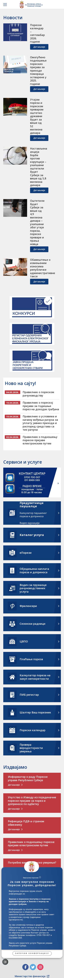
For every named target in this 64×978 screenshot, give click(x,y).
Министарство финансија (30, 976)
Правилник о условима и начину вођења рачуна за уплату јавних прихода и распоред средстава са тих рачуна (40, 423)
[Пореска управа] (32, 4)
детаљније (39, 46)
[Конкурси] (32, 307)
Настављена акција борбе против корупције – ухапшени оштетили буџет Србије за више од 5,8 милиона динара (38, 167)
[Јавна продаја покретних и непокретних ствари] (32, 360)
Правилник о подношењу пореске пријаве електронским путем (40, 440)
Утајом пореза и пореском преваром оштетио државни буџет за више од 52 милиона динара (36, 116)
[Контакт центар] (32, 483)
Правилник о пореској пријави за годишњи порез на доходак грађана (41, 406)
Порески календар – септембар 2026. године (37, 33)
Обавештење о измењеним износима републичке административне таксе (42, 268)
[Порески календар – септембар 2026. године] (15, 32)
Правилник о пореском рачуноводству (38, 393)
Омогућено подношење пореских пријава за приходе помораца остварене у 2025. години (38, 71)
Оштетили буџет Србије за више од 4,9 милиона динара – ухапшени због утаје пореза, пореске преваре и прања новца (37, 222)
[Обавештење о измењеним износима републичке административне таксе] (15, 267)
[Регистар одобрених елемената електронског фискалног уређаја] (32, 334)
